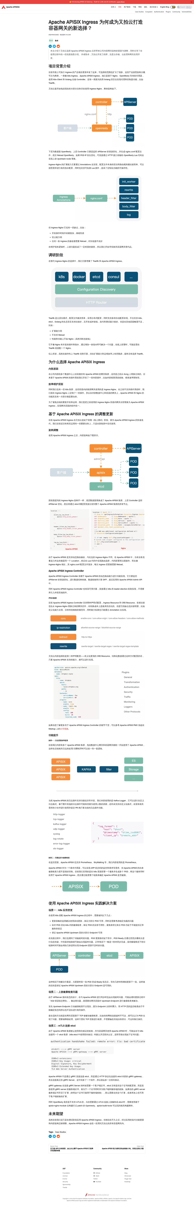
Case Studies (139, 12)
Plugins (168, 12)
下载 (134, 7)
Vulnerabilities (187, 12)
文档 (112, 7)
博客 (119, 7)
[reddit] (58, 47)
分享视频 (64, 729)
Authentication (159, 12)
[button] (172, 7)
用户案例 (127, 7)
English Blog (164, 7)
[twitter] (54, 47)
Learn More (121, 2)
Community (176, 12)
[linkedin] (50, 47)
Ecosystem (148, 12)
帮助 (140, 7)
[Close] (191, 2)
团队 (145, 7)
